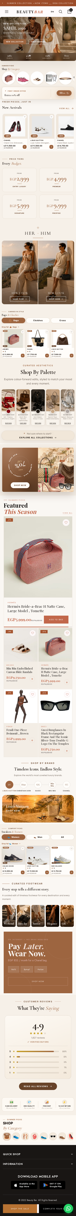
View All (67, 513)
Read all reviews (36, 1086)
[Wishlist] (33, 633)
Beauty (30, 11)
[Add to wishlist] (23, 332)
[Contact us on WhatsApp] (68, 1208)
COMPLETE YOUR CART (56, 1208)
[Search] (60, 11)
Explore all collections (36, 437)
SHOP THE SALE (20, 1208)
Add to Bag (56, 619)
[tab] (13, 320)
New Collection (14, 42)
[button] (25, 116)
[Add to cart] (23, 355)
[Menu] (6, 11)
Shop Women (38, 42)
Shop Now (38, 981)
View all (64, 108)
